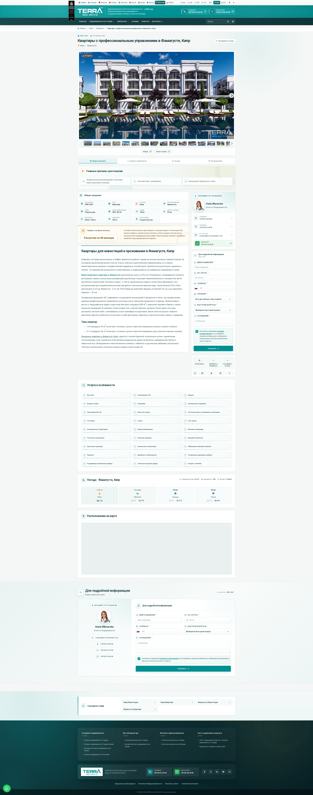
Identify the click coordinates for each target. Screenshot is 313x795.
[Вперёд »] (231, 95)
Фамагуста (91, 46)
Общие (147, 151)
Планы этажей (162, 151)
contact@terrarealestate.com (106, 638)
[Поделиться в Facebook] (202, 373)
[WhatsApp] (6, 788)
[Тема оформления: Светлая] (229, 2)
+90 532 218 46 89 (106, 644)
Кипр (82, 46)
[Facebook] (204, 771)
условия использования (169, 658)
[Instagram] (229, 771)
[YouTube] (223, 771)
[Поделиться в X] (211, 373)
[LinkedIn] (217, 771)
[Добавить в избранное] (233, 2)
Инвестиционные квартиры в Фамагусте (100, 275)
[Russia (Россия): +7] (196, 288)
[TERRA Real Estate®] (92, 772)
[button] (83, 134)
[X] (210, 771)
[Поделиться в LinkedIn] (220, 373)
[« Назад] (81, 95)
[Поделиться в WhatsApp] (229, 373)
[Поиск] (227, 21)
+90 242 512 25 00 (106, 650)
